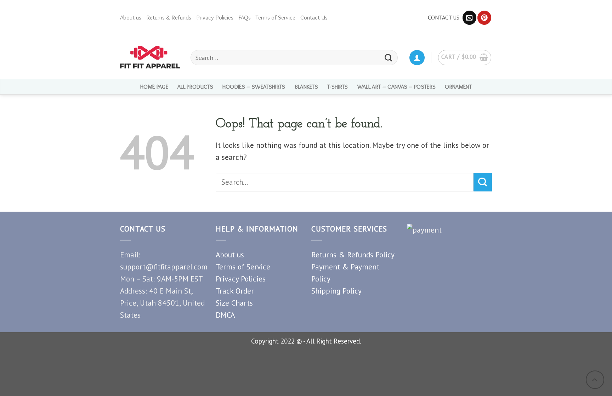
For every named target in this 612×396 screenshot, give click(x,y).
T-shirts (337, 86)
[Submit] (483, 182)
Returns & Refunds (168, 17)
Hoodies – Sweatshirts (253, 86)
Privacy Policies (214, 17)
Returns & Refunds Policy (353, 255)
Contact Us (314, 17)
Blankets (306, 86)
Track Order (235, 291)
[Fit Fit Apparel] (150, 57)
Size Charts (234, 303)
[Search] (389, 57)
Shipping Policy (336, 291)
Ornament (458, 86)
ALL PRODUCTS (195, 86)
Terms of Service (275, 17)
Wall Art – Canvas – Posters (396, 86)
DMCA (225, 315)
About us (130, 17)
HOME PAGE (154, 86)
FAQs (244, 17)
